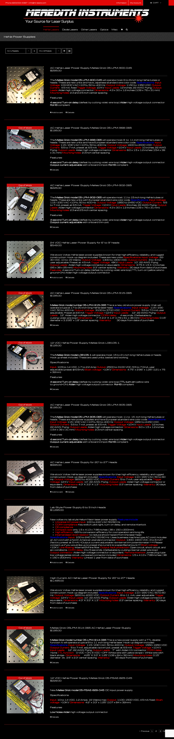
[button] (127, 29)
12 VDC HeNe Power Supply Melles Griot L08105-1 (84, 342)
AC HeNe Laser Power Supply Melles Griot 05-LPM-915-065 (91, 292)
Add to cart (57, 112)
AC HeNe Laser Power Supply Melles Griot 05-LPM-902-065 (91, 185)
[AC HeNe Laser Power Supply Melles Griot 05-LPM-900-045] (25, 84)
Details (70, 112)
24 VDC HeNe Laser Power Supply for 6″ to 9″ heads (84, 242)
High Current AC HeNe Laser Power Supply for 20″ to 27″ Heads (92, 577)
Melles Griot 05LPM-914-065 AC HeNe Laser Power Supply (90, 627)
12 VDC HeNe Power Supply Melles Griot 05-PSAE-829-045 (91, 677)
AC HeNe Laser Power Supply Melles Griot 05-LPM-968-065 (91, 127)
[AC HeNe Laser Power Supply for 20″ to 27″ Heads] (25, 473)
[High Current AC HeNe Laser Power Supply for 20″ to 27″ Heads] (25, 594)
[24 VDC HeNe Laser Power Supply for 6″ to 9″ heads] (25, 259)
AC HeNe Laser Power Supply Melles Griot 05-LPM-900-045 (91, 67)
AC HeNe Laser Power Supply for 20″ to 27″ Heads (83, 462)
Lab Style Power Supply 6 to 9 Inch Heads (78, 507)
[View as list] (69, 50)
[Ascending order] (34, 51)
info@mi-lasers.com (37, 3)
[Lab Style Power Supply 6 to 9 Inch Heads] (25, 520)
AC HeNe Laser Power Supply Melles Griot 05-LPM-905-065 (91, 404)
